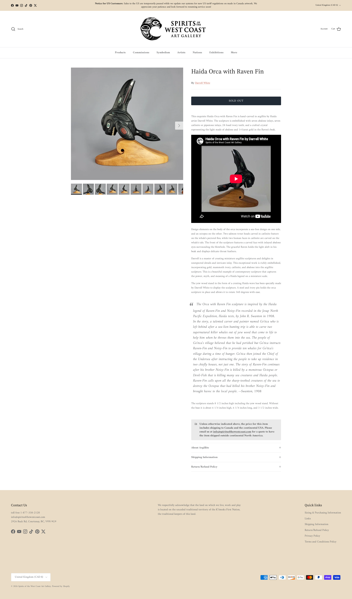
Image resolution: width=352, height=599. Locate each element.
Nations (197, 52)
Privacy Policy (312, 535)
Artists (181, 52)
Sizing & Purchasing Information (323, 512)
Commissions (141, 52)
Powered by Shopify (61, 586)
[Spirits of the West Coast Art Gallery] (176, 29)
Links (308, 518)
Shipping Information (204, 457)
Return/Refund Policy (204, 466)
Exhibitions (216, 52)
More (234, 52)
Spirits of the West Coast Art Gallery (34, 586)
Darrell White (202, 83)
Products (120, 52)
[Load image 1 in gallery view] (127, 124)
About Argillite (200, 447)
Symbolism (163, 52)
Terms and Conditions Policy (320, 541)
